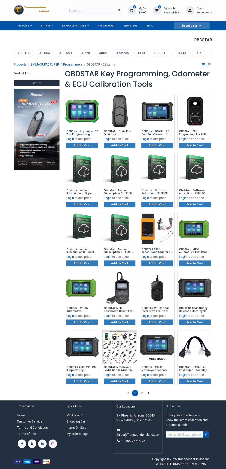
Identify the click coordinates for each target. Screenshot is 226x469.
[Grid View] (204, 64)
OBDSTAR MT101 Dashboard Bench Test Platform (118, 310)
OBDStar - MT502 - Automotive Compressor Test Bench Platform (82, 310)
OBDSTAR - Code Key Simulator (117, 133)
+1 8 (124, 441)
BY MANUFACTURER (45, 64)
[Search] (119, 10)
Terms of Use (26, 434)
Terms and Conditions (32, 427)
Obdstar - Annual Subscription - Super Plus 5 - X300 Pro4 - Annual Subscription (79, 192)
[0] (131, 10)
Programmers (73, 64)
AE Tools (65, 53)
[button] (191, 25)
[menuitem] (25, 25)
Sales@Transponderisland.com (138, 434)
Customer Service (29, 421)
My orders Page (77, 434)
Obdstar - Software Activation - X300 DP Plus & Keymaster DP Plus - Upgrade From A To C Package (156, 192)
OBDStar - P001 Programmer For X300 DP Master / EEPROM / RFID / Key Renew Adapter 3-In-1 (193, 133)
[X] (32, 443)
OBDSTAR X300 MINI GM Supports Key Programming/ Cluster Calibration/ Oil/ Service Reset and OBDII (81, 369)
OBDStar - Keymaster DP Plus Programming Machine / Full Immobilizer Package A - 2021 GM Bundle (82, 133)
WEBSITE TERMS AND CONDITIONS (181, 464)
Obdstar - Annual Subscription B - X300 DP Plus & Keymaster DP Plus (82, 251)
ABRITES (23, 53)
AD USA (44, 53)
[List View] (209, 64)
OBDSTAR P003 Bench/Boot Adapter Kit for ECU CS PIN (156, 251)
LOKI (199, 53)
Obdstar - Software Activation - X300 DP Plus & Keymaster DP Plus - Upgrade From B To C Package (193, 192)
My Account (75, 415)
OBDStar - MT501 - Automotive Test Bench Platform (194, 251)
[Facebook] (22, 443)
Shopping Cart (76, 421)
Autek (85, 53)
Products (20, 64)
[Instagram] (53, 443)
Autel (103, 53)
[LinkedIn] (42, 443)
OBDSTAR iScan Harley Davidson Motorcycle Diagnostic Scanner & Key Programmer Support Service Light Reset (193, 310)
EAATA (181, 53)
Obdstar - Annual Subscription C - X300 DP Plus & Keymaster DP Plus (119, 192)
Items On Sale (76, 427)
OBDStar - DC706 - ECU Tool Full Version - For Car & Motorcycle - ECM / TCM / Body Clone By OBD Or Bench (156, 133)
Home (21, 415)
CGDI (141, 53)
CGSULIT (160, 53)
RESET (36, 83)
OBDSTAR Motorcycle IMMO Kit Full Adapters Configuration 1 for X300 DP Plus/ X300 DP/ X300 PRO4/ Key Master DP (119, 369)
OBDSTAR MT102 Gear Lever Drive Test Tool (155, 310)
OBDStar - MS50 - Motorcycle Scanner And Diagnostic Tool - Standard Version (155, 369)
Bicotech (122, 53)
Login (70, 139)
